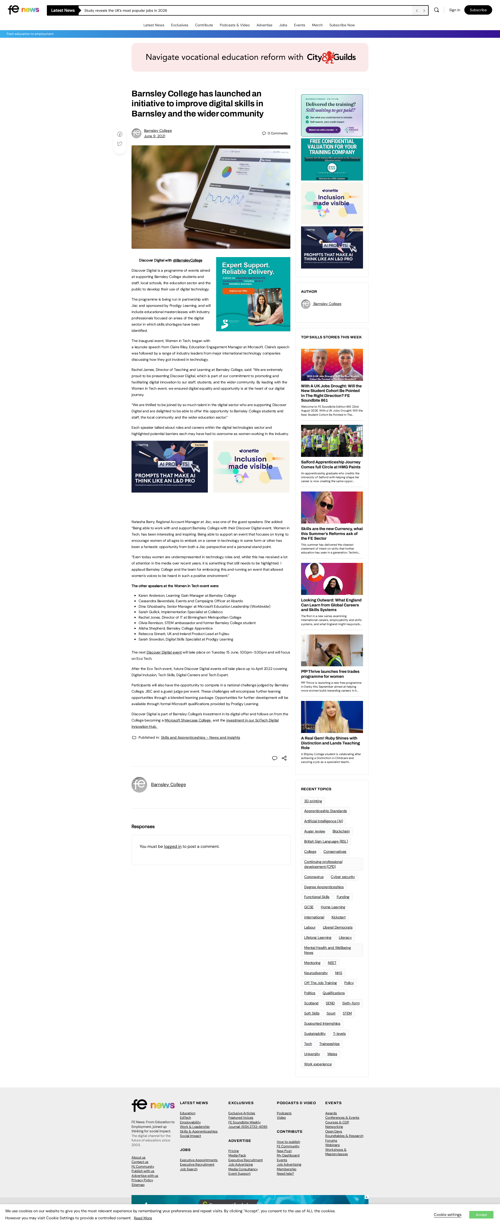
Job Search (188, 1169)
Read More (143, 1218)
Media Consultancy (243, 1169)
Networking (334, 1126)
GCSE (309, 907)
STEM (347, 1013)
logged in (173, 846)
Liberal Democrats (338, 927)
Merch (317, 25)
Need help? (285, 1173)
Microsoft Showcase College (188, 720)
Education (187, 1113)
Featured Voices (240, 1117)
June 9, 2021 (154, 136)
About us (139, 1157)
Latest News (153, 25)
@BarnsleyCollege (187, 260)
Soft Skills (311, 1013)
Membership (286, 1169)
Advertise (264, 25)
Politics (309, 993)
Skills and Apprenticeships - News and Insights (200, 737)
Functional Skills (316, 896)
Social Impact (190, 1136)
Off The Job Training (320, 982)
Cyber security (343, 876)
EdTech (185, 1117)
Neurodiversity (316, 973)
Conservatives (334, 851)
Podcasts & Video (235, 25)
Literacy (345, 937)
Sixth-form (351, 1003)
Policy (349, 982)
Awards (331, 1113)
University (312, 1054)
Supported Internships (322, 1023)
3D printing (313, 801)
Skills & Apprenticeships (199, 1131)
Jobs (283, 25)
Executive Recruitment (197, 1164)
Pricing (233, 1151)
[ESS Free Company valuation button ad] (332, 159)
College (310, 851)
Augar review (314, 831)
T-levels (339, 1033)
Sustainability (315, 1033)
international (314, 917)
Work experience (318, 1064)
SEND (330, 1003)
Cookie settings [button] (447, 1214)
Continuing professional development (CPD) (323, 864)
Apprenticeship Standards (325, 811)
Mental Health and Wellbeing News (327, 950)
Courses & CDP (337, 1122)
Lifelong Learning (318, 937)
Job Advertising (240, 1164)
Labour (310, 927)
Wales (332, 1054)
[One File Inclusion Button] (251, 489)
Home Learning (333, 907)
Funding (343, 896)
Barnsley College (158, 130)
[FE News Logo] (23, 9)
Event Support (239, 1173)
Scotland (311, 1003)
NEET (332, 962)
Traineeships (329, 1043)
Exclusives (179, 25)
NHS (338, 973)
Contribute (204, 25)
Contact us (140, 1162)
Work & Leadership (195, 1126)
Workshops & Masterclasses (336, 1151)
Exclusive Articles (241, 1113)
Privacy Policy (142, 1180)
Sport (331, 1013)
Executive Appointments (199, 1160)
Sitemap (138, 1185)
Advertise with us (145, 1175)
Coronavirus (313, 876)
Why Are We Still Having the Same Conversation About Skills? (136, 10)
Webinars (332, 1145)
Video (281, 1117)
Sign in (454, 10)
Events (299, 25)
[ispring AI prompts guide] (170, 489)
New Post (284, 1151)
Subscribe (478, 10)
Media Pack (237, 1155)
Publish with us (143, 1171)
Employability (190, 1122)
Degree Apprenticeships (324, 887)
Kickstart (339, 917)
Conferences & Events (342, 1117)
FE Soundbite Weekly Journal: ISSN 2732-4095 (247, 1124)
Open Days (333, 1131)
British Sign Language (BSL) (326, 841)
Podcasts (284, 1113)
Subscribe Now (342, 25)
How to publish (288, 1142)
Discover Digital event (164, 652)
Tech (308, 1043)
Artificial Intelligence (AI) (323, 821)
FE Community (143, 1166)
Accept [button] (481, 1214)
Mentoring (312, 962)
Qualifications (334, 993)
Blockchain (341, 831)
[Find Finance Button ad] (332, 115)
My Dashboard (288, 1155)
